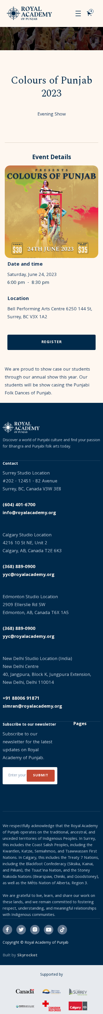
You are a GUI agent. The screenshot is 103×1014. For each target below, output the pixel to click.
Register (51, 342)
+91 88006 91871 (21, 699)
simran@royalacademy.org (32, 707)
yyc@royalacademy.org (28, 575)
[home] (29, 13)
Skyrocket (27, 955)
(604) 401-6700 (19, 505)
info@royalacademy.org (29, 513)
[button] (78, 13)
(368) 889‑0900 (19, 567)
